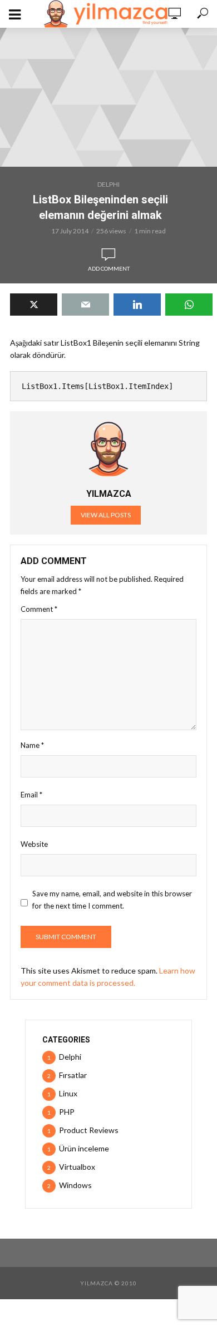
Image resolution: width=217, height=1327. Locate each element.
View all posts (106, 515)
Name (32, 745)
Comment (39, 609)
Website (34, 844)
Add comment (109, 268)
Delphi (108, 184)
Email (31, 794)
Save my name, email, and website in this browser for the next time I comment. (112, 899)
